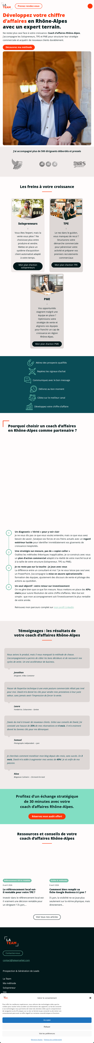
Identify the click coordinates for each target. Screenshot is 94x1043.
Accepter (47, 1020)
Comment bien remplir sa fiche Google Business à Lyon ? (67, 891)
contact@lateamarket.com (16, 960)
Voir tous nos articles (47, 916)
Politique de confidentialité (53, 1040)
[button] (90, 998)
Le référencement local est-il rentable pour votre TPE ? (19, 891)
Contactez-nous (13, 953)
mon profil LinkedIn (64, 607)
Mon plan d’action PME (47, 343)
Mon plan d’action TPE (66, 264)
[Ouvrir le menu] (90, 6)
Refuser (47, 1027)
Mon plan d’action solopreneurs (28, 266)
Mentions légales (37, 1040)
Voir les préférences (47, 1033)
